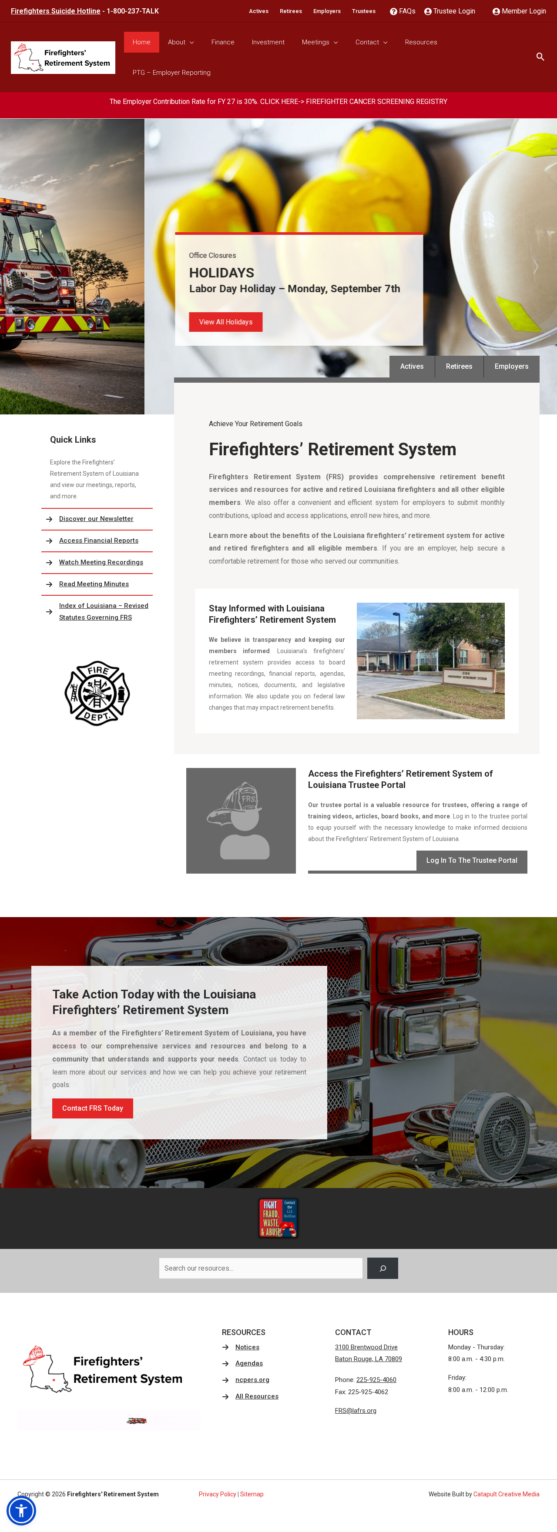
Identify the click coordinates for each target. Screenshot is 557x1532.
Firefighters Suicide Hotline (56, 11)
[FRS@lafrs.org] (355, 1411)
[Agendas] (242, 1364)
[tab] (269, 408)
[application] (189, 42)
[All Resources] (250, 1397)
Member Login (523, 11)
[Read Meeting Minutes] (97, 584)
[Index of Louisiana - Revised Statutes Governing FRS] (97, 612)
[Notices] (240, 1348)
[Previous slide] (22, 266)
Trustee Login (453, 11)
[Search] (382, 1268)
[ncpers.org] (245, 1380)
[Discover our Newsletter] (97, 519)
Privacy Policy (217, 1494)
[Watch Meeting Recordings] (97, 562)
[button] (81, 322)
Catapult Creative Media (506, 1494)
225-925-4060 (376, 1380)
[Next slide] (535, 266)
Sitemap (252, 1494)
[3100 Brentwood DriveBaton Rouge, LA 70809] (368, 1354)
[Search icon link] (540, 57)
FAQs (406, 11)
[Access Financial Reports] (97, 541)
